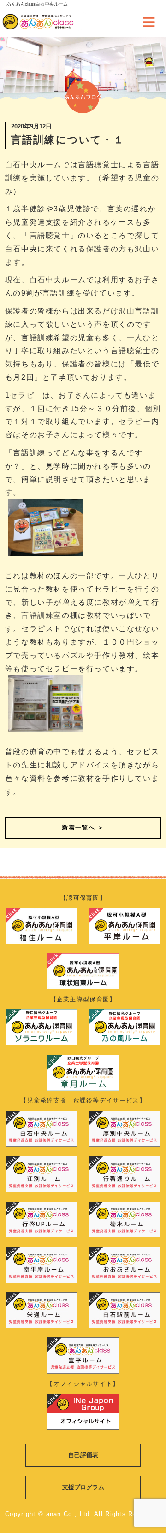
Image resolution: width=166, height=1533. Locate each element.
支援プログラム (83, 1487)
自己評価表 (83, 1455)
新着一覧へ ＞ (83, 827)
